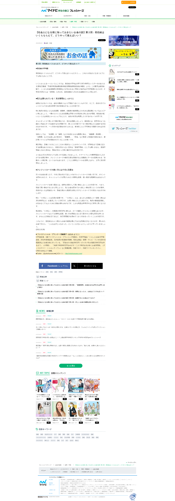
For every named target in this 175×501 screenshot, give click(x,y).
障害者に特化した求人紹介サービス (79, 481)
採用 (89, 496)
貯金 (51, 271)
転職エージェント (96, 489)
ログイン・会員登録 (129, 2)
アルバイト (123, 479)
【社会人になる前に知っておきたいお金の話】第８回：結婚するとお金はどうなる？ (66, 298)
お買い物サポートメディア (77, 488)
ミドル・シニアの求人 (65, 481)
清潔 (60, 434)
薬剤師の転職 (63, 491)
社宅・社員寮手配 (100, 493)
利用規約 (65, 471)
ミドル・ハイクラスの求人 (113, 479)
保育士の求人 (97, 491)
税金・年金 (63, 21)
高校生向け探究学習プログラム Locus (78, 483)
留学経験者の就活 (71, 479)
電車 (64, 434)
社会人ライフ (40, 399)
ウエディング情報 (64, 486)
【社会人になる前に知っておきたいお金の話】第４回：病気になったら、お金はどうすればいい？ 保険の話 (71, 292)
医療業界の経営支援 (120, 491)
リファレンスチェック (110, 493)
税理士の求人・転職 (124, 489)
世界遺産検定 (72, 486)
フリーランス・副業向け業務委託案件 (96, 481)
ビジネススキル (85, 434)
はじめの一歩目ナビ (89, 2)
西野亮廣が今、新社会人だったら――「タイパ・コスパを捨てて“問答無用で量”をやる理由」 (65, 319)
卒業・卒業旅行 (85, 469)
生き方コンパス (48, 434)
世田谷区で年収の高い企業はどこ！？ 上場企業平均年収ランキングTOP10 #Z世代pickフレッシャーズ (68, 337)
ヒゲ (63, 440)
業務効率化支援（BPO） (73, 493)
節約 (47, 271)
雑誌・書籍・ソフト (131, 484)
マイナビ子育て (91, 486)
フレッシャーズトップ (42, 27)
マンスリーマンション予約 (90, 488)
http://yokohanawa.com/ (73, 253)
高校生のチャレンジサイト (87, 484)
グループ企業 (94, 496)
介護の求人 (111, 491)
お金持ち (50, 437)
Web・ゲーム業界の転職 (71, 489)
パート (129, 479)
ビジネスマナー (65, 469)
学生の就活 (63, 479)
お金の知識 (43, 21)
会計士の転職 (115, 489)
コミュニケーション (41, 437)
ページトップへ (132, 462)
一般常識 (78, 434)
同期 (73, 437)
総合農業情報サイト (81, 486)
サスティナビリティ (82, 496)
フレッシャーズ (67, 2)
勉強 (93, 437)
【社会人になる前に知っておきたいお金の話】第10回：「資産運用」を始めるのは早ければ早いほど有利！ (71, 286)
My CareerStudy (113, 486)
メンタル (78, 437)
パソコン (56, 437)
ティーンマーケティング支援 (101, 484)
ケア (55, 434)
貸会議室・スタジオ (90, 493)
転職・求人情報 (97, 479)
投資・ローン (84, 21)
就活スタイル (56, 2)
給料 (56, 271)
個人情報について (75, 471)
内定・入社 (75, 469)
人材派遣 (62, 489)
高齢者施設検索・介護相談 (121, 488)
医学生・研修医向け (88, 479)
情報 (83, 437)
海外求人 (104, 479)
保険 (93, 21)
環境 (97, 437)
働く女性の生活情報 (120, 484)
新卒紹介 (89, 489)
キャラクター (39, 440)
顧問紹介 (132, 489)
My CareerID (122, 486)
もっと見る (71, 366)
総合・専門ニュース (76, 484)
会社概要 (69, 496)
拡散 (68, 434)
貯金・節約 (53, 21)
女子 (67, 440)
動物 (37, 434)
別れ (61, 437)
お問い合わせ (99, 471)
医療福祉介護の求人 (110, 481)
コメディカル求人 (79, 491)
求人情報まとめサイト (65, 484)
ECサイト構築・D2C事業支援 (102, 486)
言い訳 (88, 437)
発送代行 (82, 493)
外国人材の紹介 (129, 491)
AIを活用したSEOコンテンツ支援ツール (106, 488)
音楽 (58, 440)
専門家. (60, 271)
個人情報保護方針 (102, 496)
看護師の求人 (71, 491)
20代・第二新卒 (81, 489)
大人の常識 (67, 437)
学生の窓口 (45, 2)
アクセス (75, 496)
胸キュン (47, 440)
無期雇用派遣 (104, 491)
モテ (72, 434)
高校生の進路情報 (64, 483)
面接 (92, 434)
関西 (42, 434)
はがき (71, 440)
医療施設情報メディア (65, 488)
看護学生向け (79, 479)
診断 (86, 399)
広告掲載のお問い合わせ (87, 471)
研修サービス (63, 493)
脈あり (76, 440)
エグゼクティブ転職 (106, 489)
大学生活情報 (111, 484)
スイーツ (53, 440)
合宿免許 (78, 2)
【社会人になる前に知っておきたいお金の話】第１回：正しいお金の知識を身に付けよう (67, 302)
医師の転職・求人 (88, 491)
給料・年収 (74, 21)
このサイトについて (55, 471)
